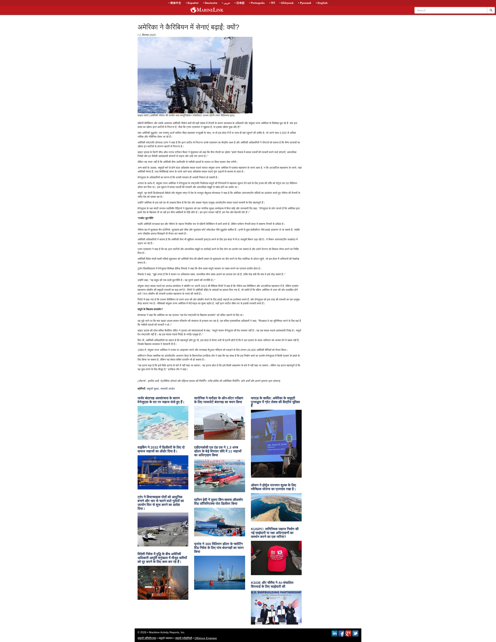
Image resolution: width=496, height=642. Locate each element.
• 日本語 (240, 2)
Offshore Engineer (206, 638)
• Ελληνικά (287, 2)
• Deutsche (210, 2)
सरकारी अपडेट (167, 388)
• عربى (226, 2)
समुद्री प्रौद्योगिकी (183, 638)
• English (322, 2)
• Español (192, 2)
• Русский (304, 2)
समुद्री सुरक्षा (153, 388)
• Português (257, 2)
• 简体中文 (175, 2)
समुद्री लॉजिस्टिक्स (147, 638)
